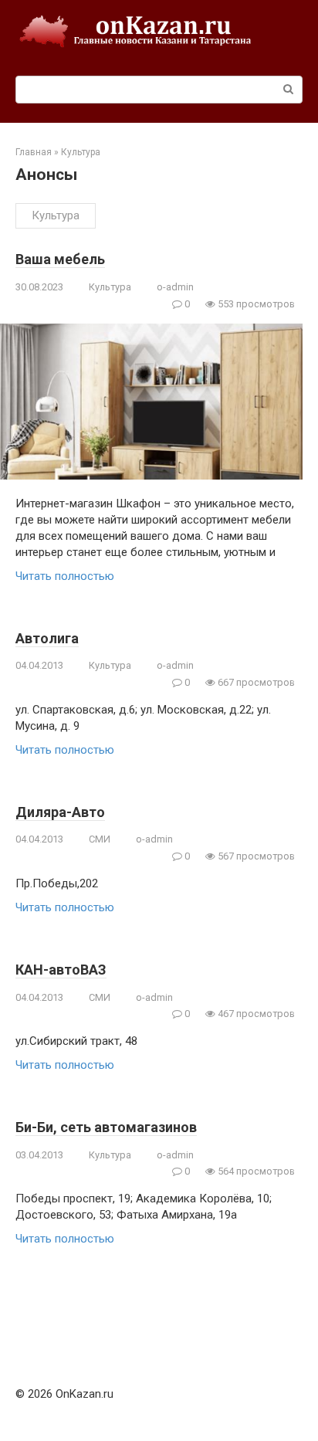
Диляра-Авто (60, 812)
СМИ (99, 839)
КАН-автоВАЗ (61, 969)
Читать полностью (64, 576)
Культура (56, 215)
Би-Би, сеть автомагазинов (106, 1127)
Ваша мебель (60, 259)
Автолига (47, 638)
